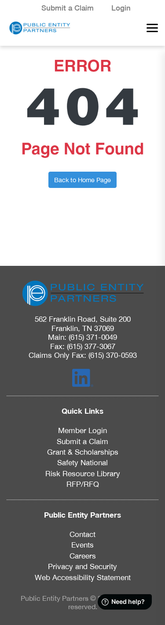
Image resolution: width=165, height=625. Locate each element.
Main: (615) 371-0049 (82, 337)
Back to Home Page (82, 180)
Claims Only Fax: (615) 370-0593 (83, 355)
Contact (82, 534)
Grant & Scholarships (82, 452)
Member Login (82, 430)
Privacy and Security (82, 566)
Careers (83, 555)
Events (82, 544)
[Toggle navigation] (149, 28)
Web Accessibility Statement (83, 577)
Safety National (82, 462)
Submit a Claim (67, 8)
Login (121, 8)
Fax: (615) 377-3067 (82, 346)
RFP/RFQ (82, 484)
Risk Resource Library (82, 473)
